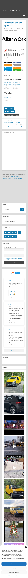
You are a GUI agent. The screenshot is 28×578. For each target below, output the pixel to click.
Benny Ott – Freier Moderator (13, 10)
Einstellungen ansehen (14, 572)
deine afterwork (15, 115)
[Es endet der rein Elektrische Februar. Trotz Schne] (14, 510)
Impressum (22, 575)
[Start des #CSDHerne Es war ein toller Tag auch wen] (14, 467)
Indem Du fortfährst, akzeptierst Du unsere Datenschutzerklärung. (13, 259)
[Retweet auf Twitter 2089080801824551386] (12, 323)
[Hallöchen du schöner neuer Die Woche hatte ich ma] (14, 489)
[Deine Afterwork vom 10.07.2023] (8, 79)
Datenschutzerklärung (15, 575)
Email (5, 253)
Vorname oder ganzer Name (10, 247)
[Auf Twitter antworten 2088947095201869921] (9, 345)
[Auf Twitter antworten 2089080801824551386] (9, 323)
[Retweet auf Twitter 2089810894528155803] (12, 298)
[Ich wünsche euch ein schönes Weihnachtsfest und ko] (14, 531)
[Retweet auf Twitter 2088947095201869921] (12, 345)
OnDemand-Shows (9, 111)
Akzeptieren (14, 564)
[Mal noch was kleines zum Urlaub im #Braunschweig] (14, 425)
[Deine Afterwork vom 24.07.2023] (8, 93)
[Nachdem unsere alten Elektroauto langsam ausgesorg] (14, 382)
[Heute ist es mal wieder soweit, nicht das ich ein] (14, 404)
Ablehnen (14, 568)
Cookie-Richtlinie (7, 575)
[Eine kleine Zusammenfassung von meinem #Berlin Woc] (14, 446)
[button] (26, 547)
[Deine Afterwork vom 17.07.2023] (17, 79)
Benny (18, 28)
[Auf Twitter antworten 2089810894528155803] (9, 298)
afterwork (7, 115)
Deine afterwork (9, 108)
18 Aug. (9, 280)
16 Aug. (9, 304)
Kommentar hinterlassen (10, 30)
